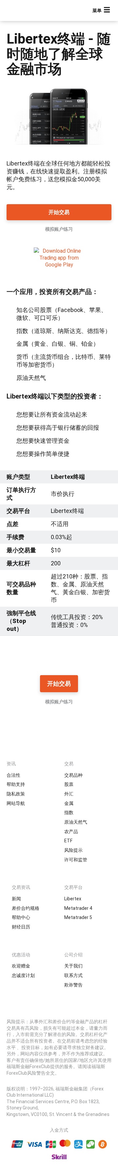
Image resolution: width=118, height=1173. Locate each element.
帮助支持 (16, 784)
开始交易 (59, 212)
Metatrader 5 (78, 917)
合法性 (13, 775)
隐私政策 (16, 793)
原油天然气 (75, 822)
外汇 (68, 793)
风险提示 (73, 850)
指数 (68, 812)
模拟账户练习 (59, 229)
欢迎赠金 (21, 965)
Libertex (72, 898)
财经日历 (21, 926)
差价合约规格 (25, 908)
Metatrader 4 (78, 908)
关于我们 (73, 965)
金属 (68, 803)
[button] (101, 11)
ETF (68, 840)
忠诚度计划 (23, 975)
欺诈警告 (73, 984)
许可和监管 (75, 859)
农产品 (71, 831)
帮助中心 (21, 917)
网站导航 (16, 803)
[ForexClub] (28, 10)
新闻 (16, 898)
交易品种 (73, 775)
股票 (68, 784)
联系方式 (73, 975)
